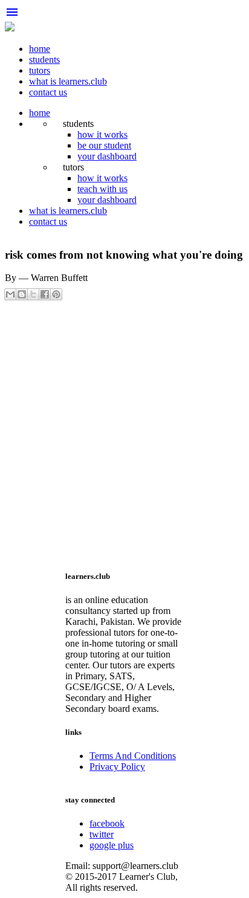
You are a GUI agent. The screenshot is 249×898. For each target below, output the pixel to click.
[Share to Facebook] (45, 294)
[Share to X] (33, 294)
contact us (48, 92)
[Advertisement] (124, 433)
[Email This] (10, 294)
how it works (102, 134)
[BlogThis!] (22, 294)
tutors (39, 70)
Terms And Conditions (132, 756)
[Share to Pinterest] (56, 294)
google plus (111, 845)
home (39, 49)
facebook (106, 823)
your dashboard (107, 156)
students (44, 59)
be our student (104, 145)
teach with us (102, 189)
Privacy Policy (117, 766)
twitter (101, 834)
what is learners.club (68, 81)
